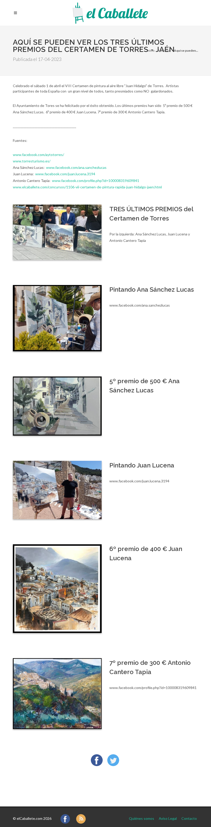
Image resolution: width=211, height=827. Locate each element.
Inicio (150, 50)
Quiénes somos (141, 818)
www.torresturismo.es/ (31, 161)
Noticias (164, 50)
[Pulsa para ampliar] (57, 232)
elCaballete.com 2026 (34, 818)
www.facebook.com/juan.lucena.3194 (65, 174)
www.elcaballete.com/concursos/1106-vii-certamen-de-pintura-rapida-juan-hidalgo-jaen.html (87, 187)
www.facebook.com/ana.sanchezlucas (76, 167)
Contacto (189, 818)
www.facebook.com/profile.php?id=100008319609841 (95, 180)
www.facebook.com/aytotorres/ (38, 154)
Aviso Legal (168, 818)
